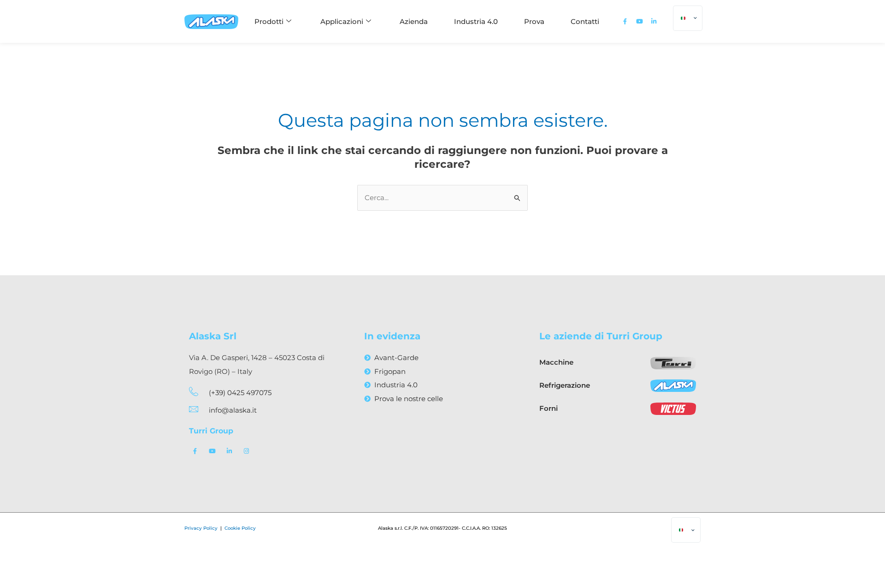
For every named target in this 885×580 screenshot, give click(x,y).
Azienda (414, 21)
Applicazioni (341, 21)
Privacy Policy (201, 528)
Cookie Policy (240, 528)
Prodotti (268, 21)
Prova (534, 21)
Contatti (585, 21)
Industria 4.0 (476, 21)
